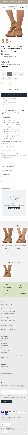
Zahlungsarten (5, 348)
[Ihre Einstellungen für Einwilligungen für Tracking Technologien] (25, 433)
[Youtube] (7, 329)
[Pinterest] (13, 329)
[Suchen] (5, 7)
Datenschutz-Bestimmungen (7, 417)
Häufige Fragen (5, 338)
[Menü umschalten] (1, 7)
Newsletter (4, 352)
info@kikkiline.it (8, 306)
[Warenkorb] (26, 7)
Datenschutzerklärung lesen (18, 397)
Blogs (2, 371)
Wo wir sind (4, 369)
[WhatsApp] (8, 143)
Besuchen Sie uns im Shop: (8, 309)
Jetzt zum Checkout (14, 95)
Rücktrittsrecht (4, 345)
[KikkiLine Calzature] (12, 7)
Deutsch (4, 425)
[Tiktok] (10, 329)
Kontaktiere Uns (5, 350)
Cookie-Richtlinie (17, 417)
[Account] (19, 7)
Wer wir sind (4, 366)
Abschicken (6, 401)
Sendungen (4, 343)
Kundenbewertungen (6, 373)
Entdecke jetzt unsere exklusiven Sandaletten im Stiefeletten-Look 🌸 (14, 2)
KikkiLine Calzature (8, 428)
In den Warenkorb (14, 90)
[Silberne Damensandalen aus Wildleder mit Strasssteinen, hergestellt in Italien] (7, 236)
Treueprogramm (5, 376)
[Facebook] (2, 329)
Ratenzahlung (4, 341)
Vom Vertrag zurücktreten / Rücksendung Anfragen (14, 355)
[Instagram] (5, 329)
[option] (14, 24)
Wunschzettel (4, 357)
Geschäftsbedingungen (6, 419)
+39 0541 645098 (8, 304)
